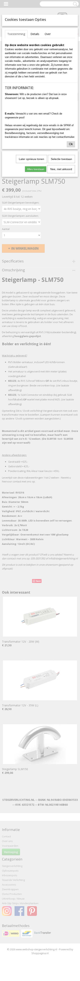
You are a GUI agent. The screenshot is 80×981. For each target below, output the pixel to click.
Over (48, 34)
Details (34, 34)
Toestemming (16, 34)
